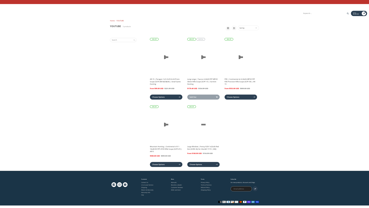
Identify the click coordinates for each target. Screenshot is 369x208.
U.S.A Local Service (147, 185)
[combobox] (123, 40)
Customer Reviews (177, 187)
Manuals (174, 182)
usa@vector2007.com (9, 6)
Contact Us (144, 182)
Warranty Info (145, 192)
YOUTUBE (120, 21)
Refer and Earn (176, 190)
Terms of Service (206, 185)
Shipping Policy (206, 190)
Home (112, 21)
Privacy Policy (205, 182)
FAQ (142, 195)
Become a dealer (176, 185)
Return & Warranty (147, 190)
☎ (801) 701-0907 (22, 6)
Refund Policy (205, 187)
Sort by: (242, 28)
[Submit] (255, 188)
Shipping (144, 187)
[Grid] (228, 28)
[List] (234, 28)
